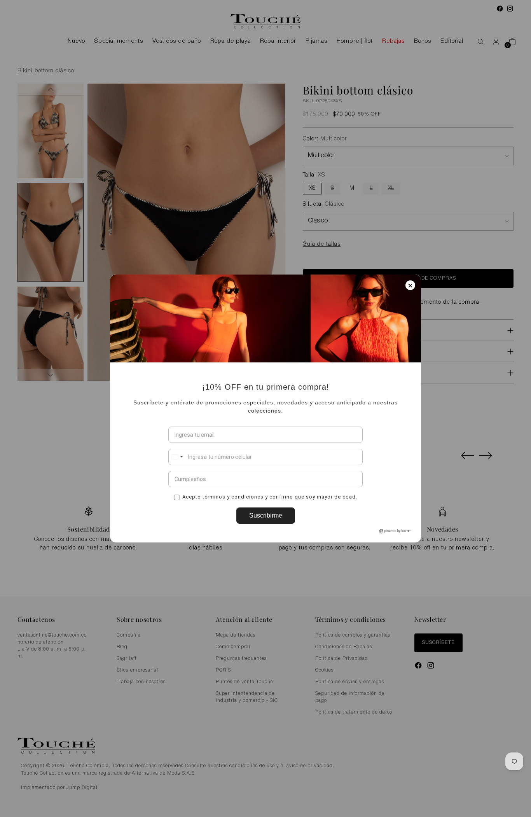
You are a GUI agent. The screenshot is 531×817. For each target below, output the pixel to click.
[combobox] (177, 457)
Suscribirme (265, 515)
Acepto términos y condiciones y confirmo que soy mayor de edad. (269, 496)
